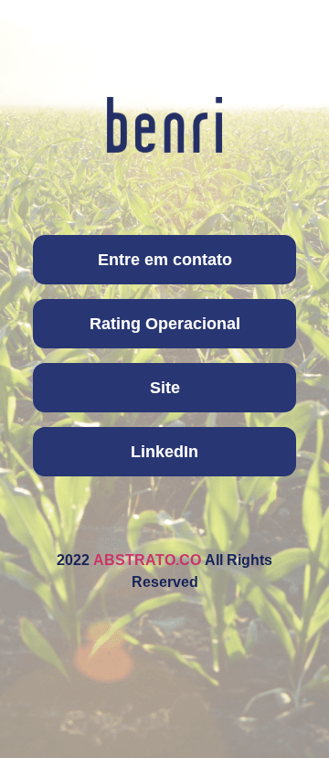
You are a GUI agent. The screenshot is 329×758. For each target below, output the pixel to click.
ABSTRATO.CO (147, 560)
